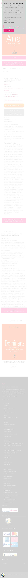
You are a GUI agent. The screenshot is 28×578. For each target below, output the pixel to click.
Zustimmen (9, 30)
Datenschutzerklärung (9, 22)
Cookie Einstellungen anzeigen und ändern (13, 26)
